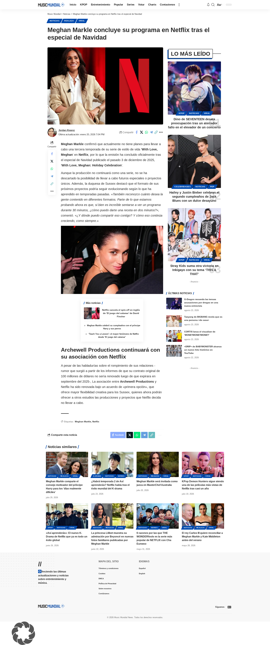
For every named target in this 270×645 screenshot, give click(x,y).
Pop (212, 187)
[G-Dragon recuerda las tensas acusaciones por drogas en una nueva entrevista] (174, 303)
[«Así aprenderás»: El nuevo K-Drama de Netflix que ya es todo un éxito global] (67, 516)
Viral (82, 21)
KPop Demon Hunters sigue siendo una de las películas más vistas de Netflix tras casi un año (203, 485)
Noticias (55, 21)
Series (121, 476)
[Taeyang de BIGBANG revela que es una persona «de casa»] (174, 321)
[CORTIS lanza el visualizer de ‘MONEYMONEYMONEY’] (174, 336)
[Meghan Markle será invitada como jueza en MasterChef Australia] (158, 464)
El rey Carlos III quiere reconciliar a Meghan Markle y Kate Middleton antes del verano (202, 536)
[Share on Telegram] (151, 132)
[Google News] (229, 607)
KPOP (182, 113)
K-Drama (97, 476)
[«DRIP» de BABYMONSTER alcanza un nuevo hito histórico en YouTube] (174, 351)
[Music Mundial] (51, 5)
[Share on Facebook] (137, 132)
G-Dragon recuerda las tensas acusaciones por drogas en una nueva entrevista (201, 302)
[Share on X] (141, 132)
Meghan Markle (83, 421)
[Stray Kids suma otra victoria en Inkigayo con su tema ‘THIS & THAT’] (194, 234)
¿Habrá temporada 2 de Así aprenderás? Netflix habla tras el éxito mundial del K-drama (110, 485)
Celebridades (182, 187)
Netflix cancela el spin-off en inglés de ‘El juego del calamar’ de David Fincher (121, 313)
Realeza (69, 21)
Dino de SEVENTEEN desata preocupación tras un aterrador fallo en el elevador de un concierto (194, 123)
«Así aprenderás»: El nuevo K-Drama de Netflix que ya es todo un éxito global (66, 536)
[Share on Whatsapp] (146, 132)
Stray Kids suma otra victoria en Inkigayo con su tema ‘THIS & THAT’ (194, 270)
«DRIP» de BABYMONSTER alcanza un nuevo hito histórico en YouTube (203, 349)
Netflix (95, 421)
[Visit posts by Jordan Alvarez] (52, 132)
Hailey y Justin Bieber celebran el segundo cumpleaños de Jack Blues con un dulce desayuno (194, 196)
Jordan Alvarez (66, 130)
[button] (179, 4)
